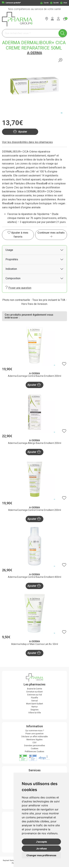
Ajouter (32, 384)
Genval (34, 701)
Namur (34, 707)
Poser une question (19, 287)
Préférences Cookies (34, 751)
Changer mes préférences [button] (41, 855)
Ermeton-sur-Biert (34, 692)
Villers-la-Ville (34, 713)
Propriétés (12, 259)
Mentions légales (34, 739)
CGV (34, 742)
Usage (9, 250)
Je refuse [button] (41, 848)
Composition (13, 278)
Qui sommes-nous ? (34, 730)
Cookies (34, 748)
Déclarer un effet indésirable (34, 736)
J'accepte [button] (41, 841)
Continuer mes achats (51, 232)
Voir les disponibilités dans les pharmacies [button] (27, 142)
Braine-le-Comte (34, 689)
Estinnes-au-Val (34, 695)
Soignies (34, 710)
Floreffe (34, 698)
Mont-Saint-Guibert (34, 704)
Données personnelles (34, 745)
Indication (11, 268)
